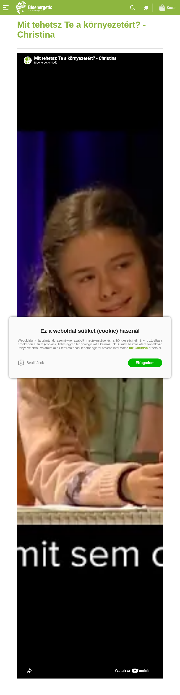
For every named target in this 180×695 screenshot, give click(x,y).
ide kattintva (138, 348)
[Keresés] (134, 8)
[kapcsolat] (146, 8)
